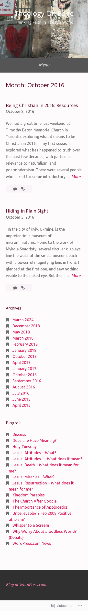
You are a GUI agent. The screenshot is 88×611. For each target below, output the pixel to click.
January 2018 (24, 350)
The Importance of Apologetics (40, 507)
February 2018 (25, 344)
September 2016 (26, 381)
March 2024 (22, 320)
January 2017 (24, 368)
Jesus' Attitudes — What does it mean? (47, 459)
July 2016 (20, 393)
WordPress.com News (31, 543)
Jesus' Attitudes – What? (34, 452)
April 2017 (21, 362)
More (75, 177)
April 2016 (21, 405)
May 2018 (21, 332)
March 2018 (22, 338)
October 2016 (24, 375)
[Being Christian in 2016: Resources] (23, 189)
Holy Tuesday (24, 446)
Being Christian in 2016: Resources (42, 105)
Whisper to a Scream (30, 525)
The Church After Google (34, 501)
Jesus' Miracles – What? (33, 477)
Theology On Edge (44, 13)
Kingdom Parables (28, 495)
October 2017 (24, 356)
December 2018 (26, 326)
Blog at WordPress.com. (26, 584)
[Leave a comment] (16, 189)
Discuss (19, 434)
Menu (44, 64)
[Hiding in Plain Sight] (23, 288)
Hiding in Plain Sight (27, 211)
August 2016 (23, 387)
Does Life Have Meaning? (34, 440)
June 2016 (21, 399)
